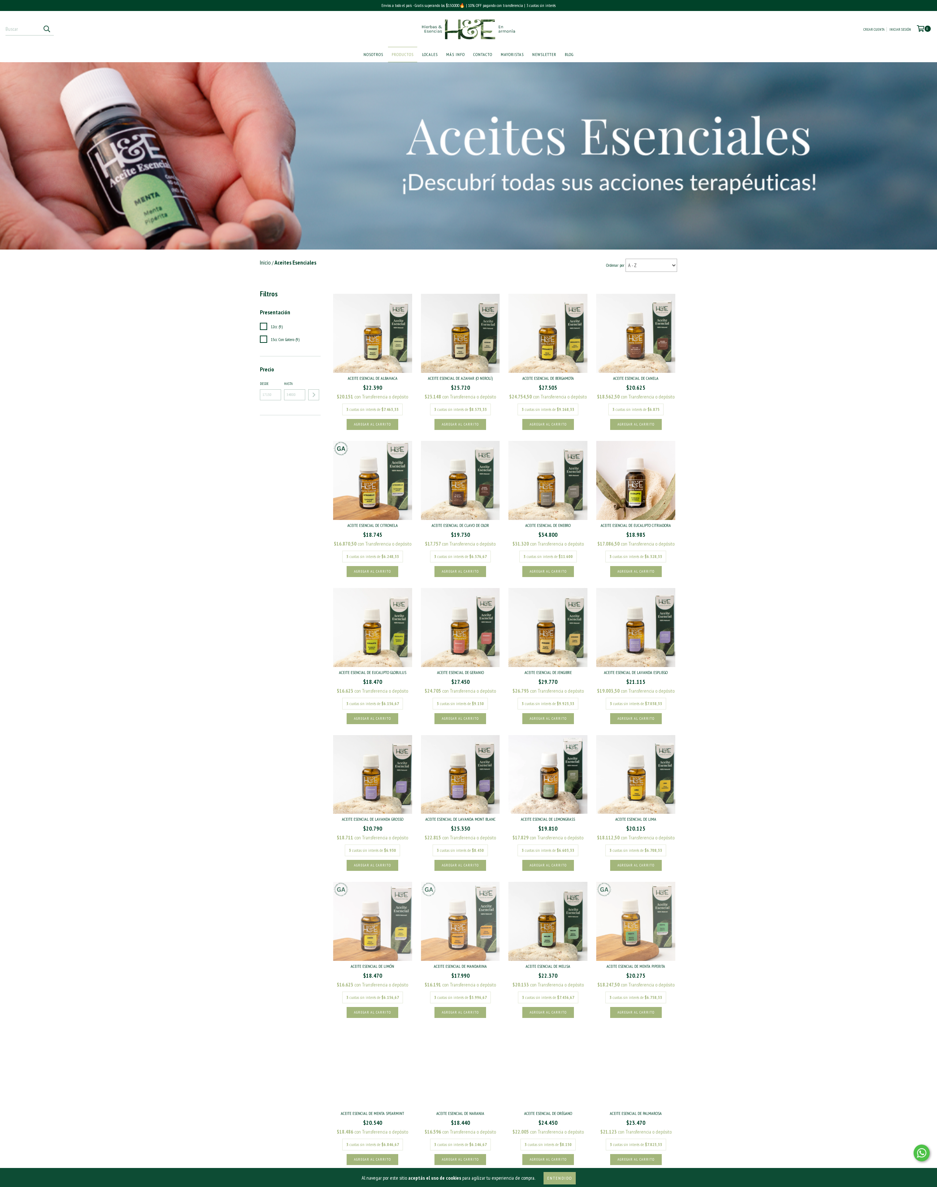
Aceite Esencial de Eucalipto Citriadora (636, 525)
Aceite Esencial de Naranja (460, 1113)
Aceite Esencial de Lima (635, 819)
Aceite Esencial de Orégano (548, 1113)
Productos (403, 54)
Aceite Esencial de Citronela (372, 525)
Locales (430, 54)
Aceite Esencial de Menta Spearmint (372, 1113)
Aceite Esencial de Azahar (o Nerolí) (460, 378)
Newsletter (544, 54)
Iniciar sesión (900, 29)
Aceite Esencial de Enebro (548, 525)
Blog (569, 54)
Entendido (559, 1178)
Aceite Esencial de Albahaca (372, 378)
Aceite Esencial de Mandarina (460, 966)
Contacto (482, 54)
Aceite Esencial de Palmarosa (636, 1113)
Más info (455, 54)
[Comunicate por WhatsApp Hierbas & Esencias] (922, 1153)
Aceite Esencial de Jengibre (548, 672)
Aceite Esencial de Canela (635, 378)
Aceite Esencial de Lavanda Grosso (372, 819)
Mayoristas (512, 54)
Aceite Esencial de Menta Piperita (635, 966)
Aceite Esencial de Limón (372, 966)
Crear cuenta (874, 29)
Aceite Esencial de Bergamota (548, 378)
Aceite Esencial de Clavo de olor (460, 525)
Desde (264, 383)
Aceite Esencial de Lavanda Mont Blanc (460, 819)
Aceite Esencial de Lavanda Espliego (636, 672)
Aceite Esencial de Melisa (548, 966)
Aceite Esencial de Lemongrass (548, 819)
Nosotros (373, 54)
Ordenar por (615, 265)
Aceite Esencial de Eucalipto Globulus (372, 672)
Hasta (288, 383)
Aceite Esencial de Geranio (460, 672)
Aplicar (313, 394)
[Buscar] (46, 28)
